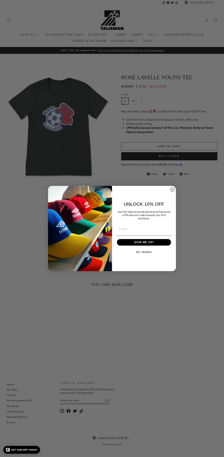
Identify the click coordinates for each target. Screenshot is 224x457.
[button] (21, 450)
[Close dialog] (172, 189)
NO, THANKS (144, 252)
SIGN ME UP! (144, 242)
